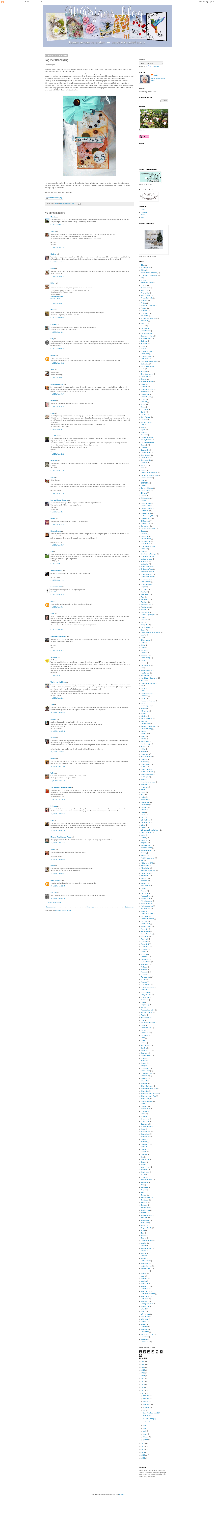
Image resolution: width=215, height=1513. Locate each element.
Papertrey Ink (145, 931)
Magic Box (144, 840)
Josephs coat (145, 724)
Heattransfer (145, 673)
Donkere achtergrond (148, 528)
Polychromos (145, 977)
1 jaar (143, 265)
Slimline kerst (145, 1109)
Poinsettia (144, 972)
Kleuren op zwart (147, 772)
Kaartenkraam (56, 531)
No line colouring (147, 906)
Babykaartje (145, 328)
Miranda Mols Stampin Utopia (61, 837)
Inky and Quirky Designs (59, 500)
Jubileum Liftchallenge (148, 726)
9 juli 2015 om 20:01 (57, 630)
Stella (52, 614)
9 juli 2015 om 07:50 (57, 262)
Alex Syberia (145, 295)
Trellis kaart (145, 1223)
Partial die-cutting (147, 934)
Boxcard (144, 402)
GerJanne (54, 657)
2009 (143, 1458)
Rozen (143, 1043)
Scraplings (144, 1066)
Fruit (142, 617)
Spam (143, 1129)
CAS (142, 425)
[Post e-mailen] (79, 203)
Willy (52, 339)
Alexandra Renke (147, 298)
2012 (143, 1449)
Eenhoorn (144, 549)
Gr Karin (53, 592)
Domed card (145, 526)
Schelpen (144, 1053)
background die (146, 333)
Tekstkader (144, 1200)
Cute (142, 468)
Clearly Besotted (146, 440)
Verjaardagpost (146, 1266)
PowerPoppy (145, 992)
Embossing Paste (147, 569)
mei (144, 1428)
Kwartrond (144, 800)
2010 (143, 1455)
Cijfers (143, 430)
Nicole (53, 866)
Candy (143, 412)
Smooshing (145, 1111)
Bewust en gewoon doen (149, 361)
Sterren (143, 1162)
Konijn (143, 792)
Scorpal (143, 1063)
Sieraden (144, 1078)
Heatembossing (146, 670)
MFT (142, 860)
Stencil (143, 1149)
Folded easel (145, 612)
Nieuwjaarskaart (146, 901)
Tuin (142, 1233)
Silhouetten (145, 1091)
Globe (143, 645)
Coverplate (145, 450)
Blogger (121, 1494)
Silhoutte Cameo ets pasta (150, 1093)
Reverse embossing (148, 1023)
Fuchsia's (144, 620)
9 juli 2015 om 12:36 (57, 512)
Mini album (145, 865)
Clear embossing (147, 437)
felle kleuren (145, 599)
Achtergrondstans (147, 283)
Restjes (143, 1015)
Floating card (145, 607)
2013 (143, 1446)
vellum (143, 1258)
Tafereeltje (144, 1182)
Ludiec (143, 838)
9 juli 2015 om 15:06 (57, 594)
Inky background (146, 718)
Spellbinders (145, 1132)
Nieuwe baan (145, 898)
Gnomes (144, 650)
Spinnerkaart (145, 1134)
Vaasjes (143, 1243)
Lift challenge (145, 820)
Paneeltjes (144, 929)
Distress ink (145, 511)
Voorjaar (144, 1281)
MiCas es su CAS (147, 863)
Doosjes (144, 534)
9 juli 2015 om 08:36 (57, 349)
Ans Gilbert (55, 436)
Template (144, 1202)
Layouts (143, 807)
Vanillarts (144, 1256)
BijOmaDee (145, 364)
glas (142, 637)
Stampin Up (145, 1137)
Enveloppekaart (146, 584)
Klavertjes (144, 762)
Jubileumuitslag (146, 729)
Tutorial (143, 1238)
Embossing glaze (147, 566)
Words (143, 1324)
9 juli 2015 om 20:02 (57, 650)
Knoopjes (144, 787)
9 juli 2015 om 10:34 (57, 406)
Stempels (144, 1147)
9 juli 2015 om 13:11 (57, 564)
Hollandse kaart (146, 693)
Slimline (144, 1106)
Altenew (144, 300)
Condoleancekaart (147, 442)
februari (146, 1437)
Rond (143, 1030)
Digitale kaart (145, 506)
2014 (143, 1443)
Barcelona (144, 343)
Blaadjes (144, 371)
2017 (143, 1387)
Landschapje (145, 802)
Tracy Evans (145, 1220)
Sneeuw (144, 1116)
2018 (143, 1385)
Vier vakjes (145, 1271)
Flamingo (144, 602)
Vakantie (144, 1246)
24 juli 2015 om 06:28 (58, 898)
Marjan (156, 75)
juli (144, 1410)
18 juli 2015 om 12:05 (58, 886)
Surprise (144, 1177)
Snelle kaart (145, 1121)
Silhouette (144, 1083)
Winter (143, 1311)
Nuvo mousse (145, 909)
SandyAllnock (145, 1050)
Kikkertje (144, 751)
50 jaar (143, 270)
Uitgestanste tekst (147, 1240)
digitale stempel (146, 508)
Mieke (53, 310)
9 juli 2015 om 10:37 (57, 429)
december (146, 1396)
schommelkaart (146, 1055)
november (146, 1399)
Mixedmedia (145, 876)
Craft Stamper (145, 455)
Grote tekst (144, 655)
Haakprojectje (146, 658)
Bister (143, 369)
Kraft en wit (146, 1416)
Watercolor (144, 1291)
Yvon (142, 217)
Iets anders (145, 711)
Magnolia (144, 843)
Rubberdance (145, 1045)
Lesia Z (143, 815)
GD (142, 622)
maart (145, 1434)
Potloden (144, 990)
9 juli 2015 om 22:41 (57, 698)
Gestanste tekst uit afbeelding (151, 632)
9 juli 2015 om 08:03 (57, 276)
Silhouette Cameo (147, 1086)
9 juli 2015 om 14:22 (57, 580)
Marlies (53, 758)
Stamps (143, 1139)
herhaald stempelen (148, 683)
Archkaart (144, 311)
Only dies (144, 921)
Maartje (53, 217)
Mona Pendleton (56, 880)
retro (142, 1020)
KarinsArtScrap (56, 587)
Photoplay (144, 954)
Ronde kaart (145, 1033)
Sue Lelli (54, 893)
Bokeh (143, 399)
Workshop (144, 1327)
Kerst (143, 739)
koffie (143, 789)
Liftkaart (143, 827)
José (52, 705)
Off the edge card (147, 914)
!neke (52, 370)
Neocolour (144, 893)
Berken (143, 346)
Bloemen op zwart (147, 389)
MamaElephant (146, 845)
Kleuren (143, 767)
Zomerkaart (145, 1337)
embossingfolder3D (147, 572)
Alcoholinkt (145, 293)
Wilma (53, 773)
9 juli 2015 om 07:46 (57, 247)
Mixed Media (145, 873)
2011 (143, 1452)
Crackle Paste (146, 452)
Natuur (143, 888)
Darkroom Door (146, 478)
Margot (53, 519)
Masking (144, 853)
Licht (142, 817)
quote (143, 1002)
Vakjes (143, 1251)
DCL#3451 (145, 483)
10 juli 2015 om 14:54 (58, 752)
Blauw (143, 384)
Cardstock (144, 419)
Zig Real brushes (147, 1334)
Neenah (144, 891)
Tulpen (143, 1235)
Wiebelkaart (145, 1306)
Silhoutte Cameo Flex (148, 1096)
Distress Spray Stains (148, 516)
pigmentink (145, 959)
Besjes (143, 349)
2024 (143, 1367)
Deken (143, 485)
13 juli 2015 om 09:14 (58, 830)
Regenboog (145, 1005)
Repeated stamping (147, 1010)
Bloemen (144, 387)
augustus (146, 1407)
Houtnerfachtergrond (148, 701)
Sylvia (53, 477)
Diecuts (143, 496)
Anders (143, 303)
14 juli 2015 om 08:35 (58, 859)
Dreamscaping (146, 541)
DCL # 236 (146, 1422)
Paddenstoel (145, 924)
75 (142, 278)
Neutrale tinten (146, 896)
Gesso (143, 630)
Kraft (142, 795)
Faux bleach (145, 594)
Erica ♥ (53, 283)
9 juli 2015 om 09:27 (57, 377)
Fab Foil (144, 592)
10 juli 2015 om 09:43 (58, 731)
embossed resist (146, 559)
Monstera (144, 878)
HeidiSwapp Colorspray (149, 678)
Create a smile (146, 460)
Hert (142, 686)
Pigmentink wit (146, 962)
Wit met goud (145, 1314)
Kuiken (143, 797)
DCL (142, 480)
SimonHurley (145, 1099)
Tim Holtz (144, 1218)
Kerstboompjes (146, 744)
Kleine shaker (145, 764)
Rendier (144, 1007)
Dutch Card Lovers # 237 (151, 1413)
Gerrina (53, 738)
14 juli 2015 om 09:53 (58, 874)
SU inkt (143, 1175)
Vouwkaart (144, 1283)
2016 (143, 1390)
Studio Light (145, 1172)
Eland (143, 551)
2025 (143, 1364)
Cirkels (143, 432)
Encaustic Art (145, 579)
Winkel (143, 1309)
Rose (143, 1040)
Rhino (143, 1025)
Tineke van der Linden (58, 682)
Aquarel (143, 308)
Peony (143, 952)
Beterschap (145, 354)
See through (145, 1068)
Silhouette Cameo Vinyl (149, 1088)
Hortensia (144, 696)
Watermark (144, 1299)
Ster (142, 1157)
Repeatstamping (146, 1012)
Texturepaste (145, 1208)
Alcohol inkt (145, 290)
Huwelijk (144, 708)
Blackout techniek (147, 381)
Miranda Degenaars (148, 871)
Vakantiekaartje (146, 1248)
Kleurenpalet (145, 777)
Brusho (143, 404)
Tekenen (144, 1195)
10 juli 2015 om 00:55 (58, 712)
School (143, 1058)
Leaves (143, 810)
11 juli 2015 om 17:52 (58, 799)
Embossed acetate (147, 556)
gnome (143, 648)
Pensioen (144, 949)
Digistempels (145, 498)
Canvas (143, 414)
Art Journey (145, 316)
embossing (145, 564)
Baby (143, 326)
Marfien (53, 401)
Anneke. (53, 719)
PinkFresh (144, 969)
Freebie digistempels (148, 615)
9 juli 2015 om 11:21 (57, 454)
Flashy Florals (146, 605)
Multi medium (145, 886)
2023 (143, 1370)
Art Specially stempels (148, 318)
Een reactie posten (54, 903)
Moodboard (145, 881)
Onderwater (145, 916)
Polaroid (144, 974)
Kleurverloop (145, 784)
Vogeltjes (144, 1279)
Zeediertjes (145, 1332)
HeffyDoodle (145, 675)
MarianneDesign (146, 850)
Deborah (54, 806)
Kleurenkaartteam (147, 774)
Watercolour (145, 1296)
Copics (143, 445)
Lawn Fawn (145, 805)
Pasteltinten (145, 936)
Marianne (54, 461)
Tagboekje (144, 1187)
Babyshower (145, 331)
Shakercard (145, 1076)
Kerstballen (145, 741)
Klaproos (144, 759)
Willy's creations (56, 570)
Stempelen (144, 1144)
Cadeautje (144, 409)
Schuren (144, 1061)
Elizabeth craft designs (148, 554)
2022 (143, 1373)
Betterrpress (145, 359)
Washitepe (144, 1289)
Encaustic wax (146, 582)
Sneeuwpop (145, 1119)
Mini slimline (145, 868)
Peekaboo (144, 942)
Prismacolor (145, 997)
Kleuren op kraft (146, 769)
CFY (142, 427)
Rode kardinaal (146, 1028)
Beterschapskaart (147, 356)
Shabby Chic (145, 1071)
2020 (143, 1379)
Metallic (143, 855)
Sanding (144, 1048)
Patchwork (144, 939)
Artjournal (144, 321)
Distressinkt (145, 521)
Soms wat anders (147, 1126)
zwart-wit (144, 1339)
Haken (143, 663)
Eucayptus (144, 589)
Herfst (143, 680)
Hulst (143, 703)
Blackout (144, 379)
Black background (147, 374)
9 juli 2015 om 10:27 (57, 394)
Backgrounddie (146, 338)
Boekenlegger (146, 397)
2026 (143, 1361)
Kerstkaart (144, 746)
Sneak (143, 1114)
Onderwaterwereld (147, 919)
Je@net (53, 355)
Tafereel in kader (146, 1180)
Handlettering (145, 665)
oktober (146, 1402)
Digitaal (143, 501)
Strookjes (144, 1170)
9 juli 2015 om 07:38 (57, 225)
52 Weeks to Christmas (149, 275)
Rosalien (144, 212)
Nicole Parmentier (57, 384)
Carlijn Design (146, 422)
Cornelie (53, 324)
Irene (52, 413)
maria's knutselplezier (58, 636)
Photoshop (144, 957)
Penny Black (145, 946)
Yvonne (53, 231)
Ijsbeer (143, 713)
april (145, 1431)
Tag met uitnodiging (149, 1419)
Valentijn (144, 1253)
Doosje (143, 531)
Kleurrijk (144, 779)
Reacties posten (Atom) (63, 910)
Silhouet (144, 1081)
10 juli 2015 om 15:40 (58, 766)
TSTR (143, 1230)
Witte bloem (145, 1316)
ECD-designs (145, 544)
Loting (143, 835)
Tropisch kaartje (146, 1228)
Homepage (90, 907)
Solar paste (145, 1124)
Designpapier (145, 490)
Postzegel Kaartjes (147, 987)
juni (144, 1425)
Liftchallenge (145, 822)
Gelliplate (144, 625)
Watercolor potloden (148, 1294)
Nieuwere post (50, 907)
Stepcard (144, 1154)
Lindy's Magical (146, 833)
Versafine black (146, 1268)
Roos (143, 1038)
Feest (143, 597)
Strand (143, 1164)
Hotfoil (143, 698)
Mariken (53, 254)
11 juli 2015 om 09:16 (58, 781)
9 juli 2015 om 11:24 (57, 470)
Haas (143, 660)
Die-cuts (144, 493)
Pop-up (143, 979)
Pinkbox (144, 967)
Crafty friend (145, 458)
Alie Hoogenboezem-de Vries (61, 787)
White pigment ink (147, 1304)
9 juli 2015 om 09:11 (57, 363)
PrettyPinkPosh (146, 995)
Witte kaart (144, 1319)
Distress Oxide (146, 513)
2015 (143, 1393)
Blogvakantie (145, 394)
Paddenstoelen (146, 926)
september (147, 1405)
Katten (143, 736)
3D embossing (146, 268)
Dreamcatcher (146, 539)
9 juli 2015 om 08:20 (57, 332)
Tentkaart (144, 1205)
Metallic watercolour (148, 858)
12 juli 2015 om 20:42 (58, 814)
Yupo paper (145, 1329)
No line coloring (146, 903)
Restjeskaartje (146, 1017)
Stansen (144, 1142)
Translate (156, 66)
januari (145, 1440)
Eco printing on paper (148, 546)
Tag (142, 1185)
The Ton (144, 1213)
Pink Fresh (144, 964)
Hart (142, 668)
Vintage (143, 1273)
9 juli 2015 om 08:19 (57, 318)
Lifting (143, 825)
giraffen (143, 635)
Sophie (53, 849)
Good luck (144, 653)
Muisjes (143, 883)
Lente (143, 812)
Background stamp (147, 336)
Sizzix (143, 1104)
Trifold (143, 1225)
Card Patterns (145, 417)
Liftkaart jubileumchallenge (150, 830)
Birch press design (147, 366)
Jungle (143, 731)
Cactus (143, 407)
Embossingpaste (146, 574)
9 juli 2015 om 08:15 (57, 303)
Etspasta (144, 587)
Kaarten (143, 734)
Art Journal (144, 313)
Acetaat (143, 280)
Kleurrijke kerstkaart (148, 782)
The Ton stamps (146, 1215)
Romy (53, 268)
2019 (143, 1382)
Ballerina (144, 341)
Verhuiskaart (145, 1261)
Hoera (143, 691)
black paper (145, 377)
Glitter (143, 643)
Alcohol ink (145, 288)
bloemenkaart (145, 392)
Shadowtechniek (146, 1073)
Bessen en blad (146, 351)
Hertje (143, 688)
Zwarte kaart (145, 1342)
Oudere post (129, 907)
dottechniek (145, 536)
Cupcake (144, 463)
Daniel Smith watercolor (149, 473)
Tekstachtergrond (147, 1197)
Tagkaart (144, 1190)
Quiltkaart (144, 1000)
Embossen (144, 561)
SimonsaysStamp (147, 1101)
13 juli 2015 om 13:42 (58, 843)
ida (52, 601)
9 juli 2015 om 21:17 (57, 675)
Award (143, 323)
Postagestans (145, 985)
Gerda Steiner (146, 627)
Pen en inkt (145, 944)
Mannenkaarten (146, 848)
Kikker (143, 749)
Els (52, 552)
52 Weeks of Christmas (149, 273)
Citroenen (144, 435)
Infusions (144, 716)
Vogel (143, 1276)
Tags (142, 1192)
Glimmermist (145, 640)
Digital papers (146, 503)
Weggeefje (144, 1301)
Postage (144, 982)
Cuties (143, 470)
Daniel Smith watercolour (149, 475)
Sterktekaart (145, 1159)
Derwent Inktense (147, 488)
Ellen (52, 820)
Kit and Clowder (146, 756)
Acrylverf (144, 285)
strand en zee (145, 1167)
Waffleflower (145, 1286)
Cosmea (144, 447)
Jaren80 (144, 721)
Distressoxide (145, 523)
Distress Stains (146, 518)
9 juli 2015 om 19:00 (57, 607)
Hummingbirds (146, 706)
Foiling (143, 609)
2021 (143, 1376)
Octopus (144, 911)
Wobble (143, 1322)
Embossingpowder (147, 577)
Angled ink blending (148, 306)
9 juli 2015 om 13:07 (57, 545)
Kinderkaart (145, 754)
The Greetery (145, 1210)
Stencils (143, 1152)
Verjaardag (145, 1263)
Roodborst (144, 1035)
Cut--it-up (144, 465)
